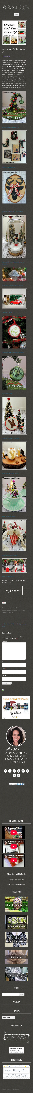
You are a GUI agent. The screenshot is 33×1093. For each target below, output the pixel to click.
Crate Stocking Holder (8, 576)
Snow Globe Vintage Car (8, 312)
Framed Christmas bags (8, 167)
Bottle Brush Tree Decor (8, 516)
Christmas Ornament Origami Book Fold (12, 285)
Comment (4, 641)
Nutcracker (5, 264)
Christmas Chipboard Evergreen (16, 262)
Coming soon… (21, 624)
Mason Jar (5, 262)
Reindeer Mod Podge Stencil (9, 555)
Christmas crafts (6, 610)
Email (4, 669)
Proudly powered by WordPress (10, 1089)
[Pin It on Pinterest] (4, 603)
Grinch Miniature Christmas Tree (10, 127)
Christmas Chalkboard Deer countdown (12, 211)
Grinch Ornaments (7, 394)
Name (4, 662)
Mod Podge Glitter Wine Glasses (10, 473)
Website (4, 675)
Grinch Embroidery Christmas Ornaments (13, 352)
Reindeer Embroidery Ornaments (10, 438)
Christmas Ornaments (18, 610)
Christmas (19, 608)
